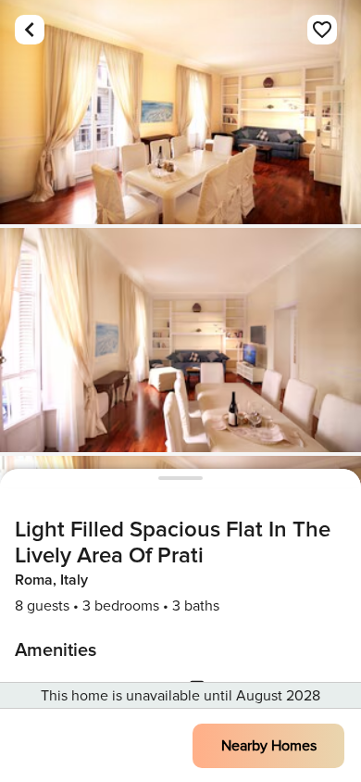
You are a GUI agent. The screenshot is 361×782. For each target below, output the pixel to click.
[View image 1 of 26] (180, 112)
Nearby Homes (269, 746)
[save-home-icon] (322, 29)
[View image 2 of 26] (180, 340)
